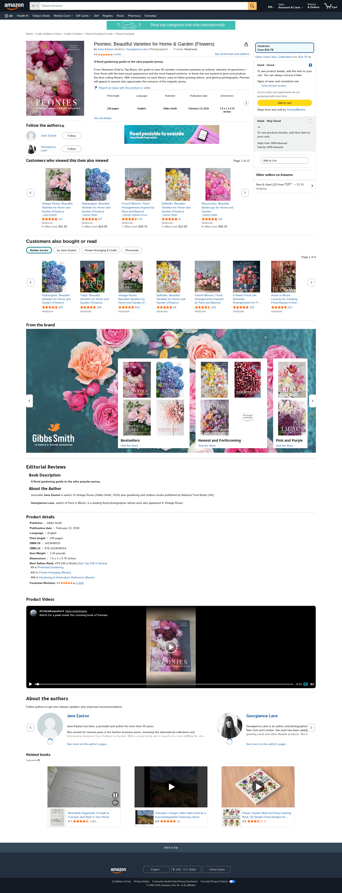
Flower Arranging (125, 33)
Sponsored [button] (31, 760)
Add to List (269, 160)
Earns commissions (76, 610)
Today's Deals (41, 15)
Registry (108, 15)
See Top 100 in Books (92, 563)
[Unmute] (312, 684)
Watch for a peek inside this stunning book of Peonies (73, 615)
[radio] (285, 48)
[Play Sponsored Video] (171, 787)
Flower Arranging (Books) (55, 572)
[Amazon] (14, 6)
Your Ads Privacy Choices (214, 881)
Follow (72, 135)
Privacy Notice (141, 881)
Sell (96, 15)
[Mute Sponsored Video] (115, 803)
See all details (102, 118)
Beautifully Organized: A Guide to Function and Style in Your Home (88, 815)
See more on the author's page (86, 744)
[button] (8, 16)
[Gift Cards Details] (90, 15)
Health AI (22, 15)
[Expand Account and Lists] (302, 7)
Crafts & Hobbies (73, 33)
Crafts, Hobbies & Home (49, 33)
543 (137, 307)
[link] (58, 207)
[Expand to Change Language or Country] (273, 7)
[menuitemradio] (305, 684)
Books (29, 33)
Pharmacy (134, 15)
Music (120, 15)
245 (99, 307)
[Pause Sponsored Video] (115, 795)
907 (61, 307)
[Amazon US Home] (118, 871)
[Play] (29, 684)
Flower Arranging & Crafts (99, 33)
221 (290, 307)
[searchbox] (144, 6)
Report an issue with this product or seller (125, 87)
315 (213, 307)
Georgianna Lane (137, 49)
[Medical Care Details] (72, 15)
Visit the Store (129, 445)
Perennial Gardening (51, 567)
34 (174, 307)
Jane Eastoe (105, 49)
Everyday (150, 15)
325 (252, 307)
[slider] (164, 684)
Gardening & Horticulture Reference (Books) (67, 577)
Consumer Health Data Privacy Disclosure (175, 881)
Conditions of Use (121, 881)
